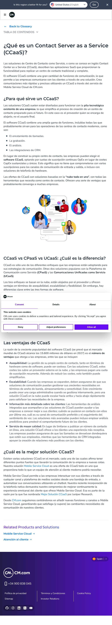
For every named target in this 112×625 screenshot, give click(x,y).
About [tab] (92, 304)
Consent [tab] (19, 304)
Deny (20, 327)
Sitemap (9, 598)
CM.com (16, 500)
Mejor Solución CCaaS (54, 494)
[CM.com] (12, 15)
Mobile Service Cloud (36, 466)
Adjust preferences (56, 327)
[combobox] (69, 5)
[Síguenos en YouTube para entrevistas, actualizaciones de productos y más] (31, 608)
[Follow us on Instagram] (13, 608)
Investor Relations (50, 598)
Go (94, 4)
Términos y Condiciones (53, 593)
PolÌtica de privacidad (15, 593)
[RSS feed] (25, 608)
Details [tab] (56, 304)
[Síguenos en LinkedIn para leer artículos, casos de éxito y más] (19, 608)
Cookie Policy (84, 593)
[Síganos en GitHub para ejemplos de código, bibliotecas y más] (7, 608)
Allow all (91, 327)
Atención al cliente (16, 539)
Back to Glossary (20, 26)
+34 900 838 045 (19, 584)
